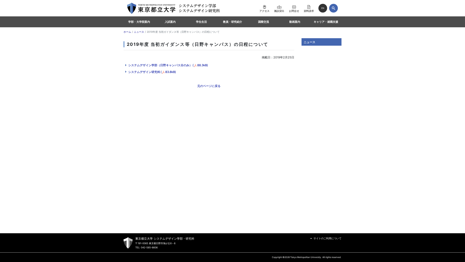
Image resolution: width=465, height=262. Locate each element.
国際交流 (263, 21)
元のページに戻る (209, 86)
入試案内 (170, 21)
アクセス (264, 10)
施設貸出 (279, 10)
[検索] (333, 8)
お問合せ (294, 10)
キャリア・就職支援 (326, 21)
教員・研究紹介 (232, 21)
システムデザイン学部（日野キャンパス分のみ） (168, 65)
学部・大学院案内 (139, 21)
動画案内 (294, 21)
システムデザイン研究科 (152, 72)
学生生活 (201, 21)
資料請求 (309, 10)
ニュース (309, 42)
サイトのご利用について (327, 238)
